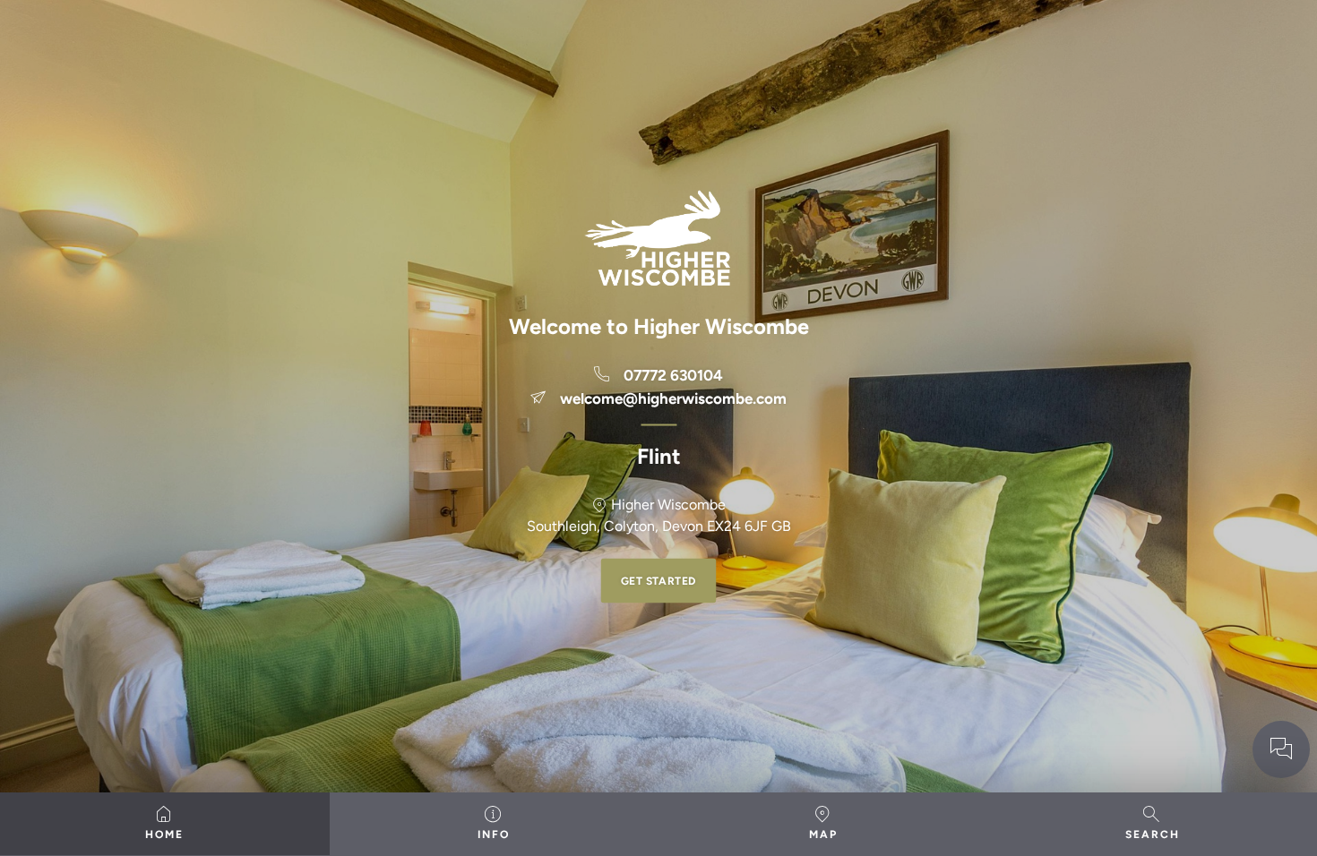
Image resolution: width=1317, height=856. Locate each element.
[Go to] (1281, 749)
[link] (658, 376)
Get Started (659, 581)
